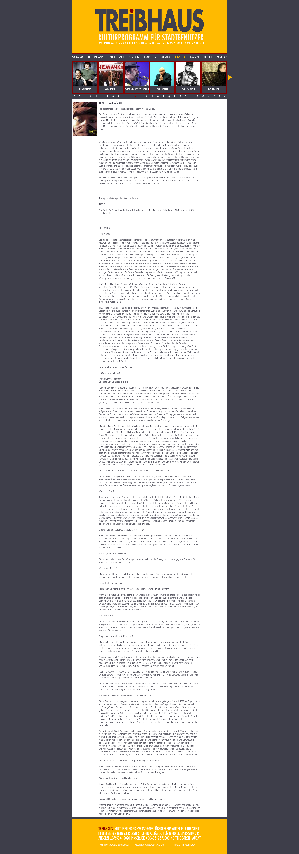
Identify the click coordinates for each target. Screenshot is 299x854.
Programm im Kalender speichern (149, 844)
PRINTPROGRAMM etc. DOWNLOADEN (114, 844)
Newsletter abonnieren (184, 844)
